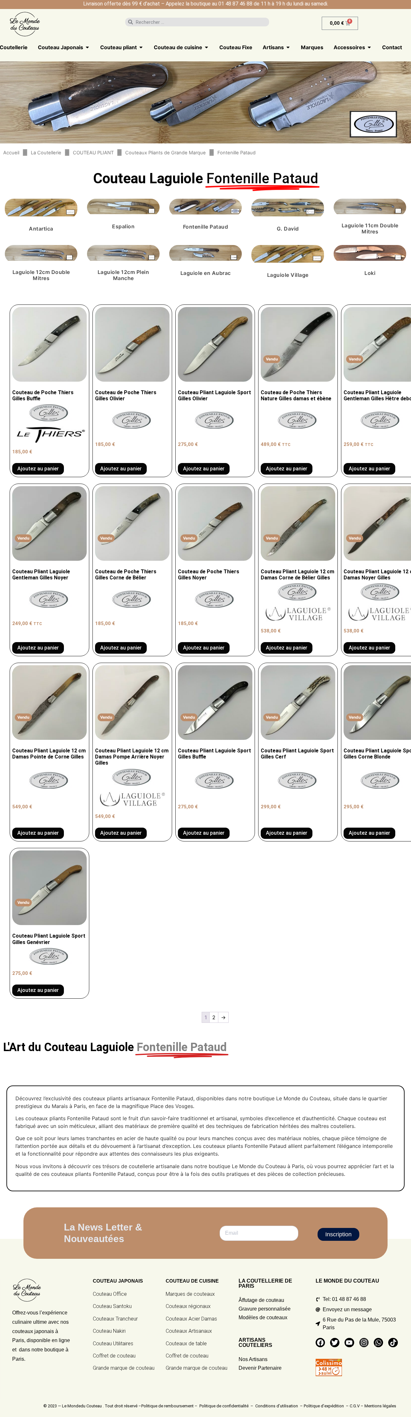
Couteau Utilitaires (113, 1343)
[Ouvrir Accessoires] (369, 47)
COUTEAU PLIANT (93, 153)
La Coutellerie (46, 153)
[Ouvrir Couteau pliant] (141, 47)
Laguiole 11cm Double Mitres (370, 228)
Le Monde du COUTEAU (347, 1281)
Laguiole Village (288, 275)
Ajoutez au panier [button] (38, 469)
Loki (369, 273)
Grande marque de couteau (123, 1368)
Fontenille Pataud (205, 226)
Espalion (123, 226)
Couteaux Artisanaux (189, 1331)
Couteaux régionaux (188, 1306)
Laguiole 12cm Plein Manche (123, 275)
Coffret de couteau (114, 1356)
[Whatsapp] (378, 1342)
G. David (288, 228)
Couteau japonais (118, 1281)
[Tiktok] (393, 1342)
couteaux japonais (33, 1331)
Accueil (11, 153)
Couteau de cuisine (192, 1281)
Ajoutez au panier (286, 469)
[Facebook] (320, 1342)
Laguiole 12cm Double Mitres (41, 275)
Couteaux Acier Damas (191, 1319)
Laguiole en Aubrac (205, 273)
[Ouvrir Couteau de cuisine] (206, 47)
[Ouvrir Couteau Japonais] (87, 47)
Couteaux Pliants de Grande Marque (165, 153)
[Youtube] (349, 1342)
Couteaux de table (186, 1343)
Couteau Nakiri (109, 1331)
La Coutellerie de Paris (265, 1283)
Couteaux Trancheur (115, 1319)
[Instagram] (364, 1342)
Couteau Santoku (112, 1306)
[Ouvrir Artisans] (288, 47)
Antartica (41, 228)
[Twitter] (334, 1342)
